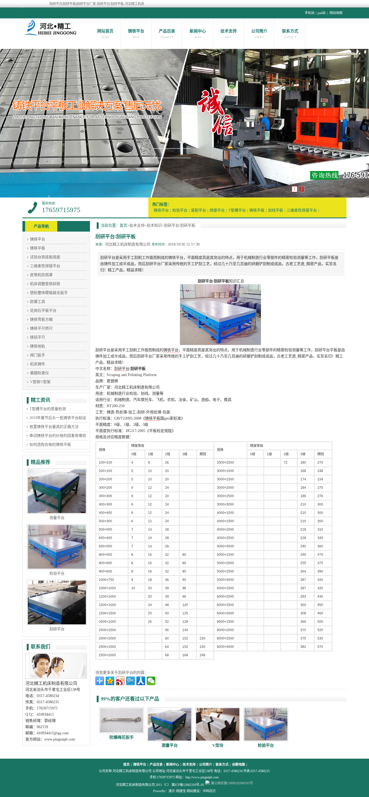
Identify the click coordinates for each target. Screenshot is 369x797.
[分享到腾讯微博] (130, 681)
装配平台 (198, 210)
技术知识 (154, 225)
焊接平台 (217, 210)
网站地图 (336, 13)
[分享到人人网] (140, 681)
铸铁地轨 (37, 346)
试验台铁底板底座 (45, 257)
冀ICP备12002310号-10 (188, 785)
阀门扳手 (37, 355)
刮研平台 (121, 369)
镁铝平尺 (37, 337)
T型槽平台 (237, 210)
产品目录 (167, 31)
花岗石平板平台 (43, 311)
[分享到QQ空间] (110, 681)
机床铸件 (37, 364)
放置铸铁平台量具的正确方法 (54, 427)
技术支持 (228, 31)
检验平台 (179, 210)
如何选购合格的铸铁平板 (50, 445)
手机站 (309, 13)
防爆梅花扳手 (121, 737)
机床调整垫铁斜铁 (45, 284)
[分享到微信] (151, 681)
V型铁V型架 (40, 382)
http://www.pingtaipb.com (202, 777)
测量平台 (170, 745)
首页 (126, 764)
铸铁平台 (136, 31)
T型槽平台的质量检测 (47, 409)
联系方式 (290, 31)
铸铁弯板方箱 (41, 319)
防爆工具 (37, 302)
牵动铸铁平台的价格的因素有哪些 (57, 436)
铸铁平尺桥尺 (41, 328)
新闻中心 (198, 31)
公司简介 (259, 31)
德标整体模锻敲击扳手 (49, 293)
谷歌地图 (238, 764)
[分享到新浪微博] (120, 681)
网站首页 (105, 31)
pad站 (322, 13)
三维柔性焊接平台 (302, 210)
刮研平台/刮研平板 (179, 225)
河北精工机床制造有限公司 (127, 244)
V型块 (217, 745)
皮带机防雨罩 (41, 275)
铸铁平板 (256, 210)
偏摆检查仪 (39, 373)
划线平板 (275, 210)
